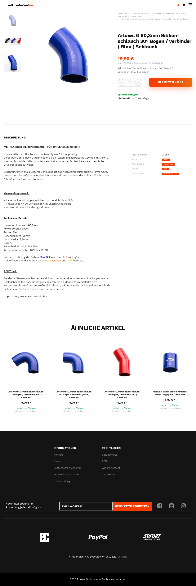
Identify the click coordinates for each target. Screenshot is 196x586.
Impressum (108, 474)
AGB (104, 461)
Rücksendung (62, 481)
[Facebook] (159, 506)
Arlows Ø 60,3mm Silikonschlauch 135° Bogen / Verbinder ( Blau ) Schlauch (26, 395)
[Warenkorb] (184, 5)
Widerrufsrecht (111, 467)
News (57, 461)
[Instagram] (183, 506)
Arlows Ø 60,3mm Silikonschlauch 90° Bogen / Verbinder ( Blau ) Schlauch (74, 395)
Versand (143, 63)
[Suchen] (178, 5)
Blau (166, 159)
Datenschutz (109, 454)
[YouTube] (171, 506)
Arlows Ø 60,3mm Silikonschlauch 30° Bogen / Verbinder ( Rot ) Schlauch (122, 395)
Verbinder (168, 164)
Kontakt (58, 454)
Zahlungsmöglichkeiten (68, 467)
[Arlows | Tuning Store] (20, 5)
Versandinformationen (67, 474)
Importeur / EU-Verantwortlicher (25, 296)
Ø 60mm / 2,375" (170, 173)
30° (165, 169)
